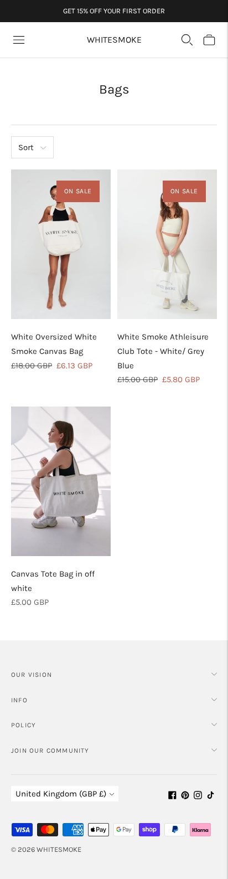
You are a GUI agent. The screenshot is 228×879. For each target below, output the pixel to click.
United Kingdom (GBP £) (60, 794)
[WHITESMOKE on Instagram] (198, 796)
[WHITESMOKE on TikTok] (210, 796)
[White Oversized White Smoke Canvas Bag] (61, 244)
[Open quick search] (187, 40)
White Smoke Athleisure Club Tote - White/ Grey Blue (163, 351)
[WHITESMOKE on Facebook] (172, 796)
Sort (26, 147)
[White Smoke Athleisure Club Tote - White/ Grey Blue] (167, 244)
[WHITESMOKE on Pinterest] (185, 796)
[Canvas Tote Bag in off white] (61, 481)
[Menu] (19, 40)
